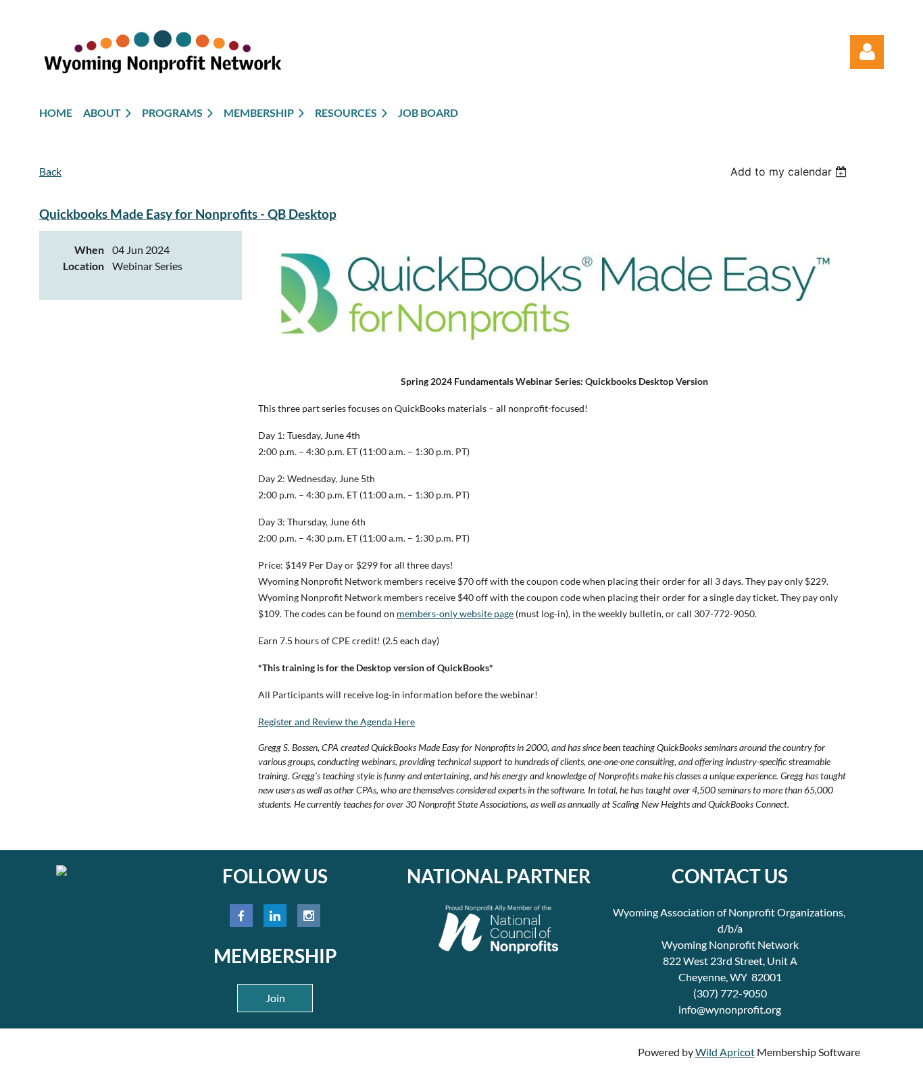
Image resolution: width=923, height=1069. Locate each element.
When (89, 249)
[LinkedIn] (275, 915)
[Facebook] (241, 915)
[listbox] (790, 171)
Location (83, 265)
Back (50, 171)
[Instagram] (308, 915)
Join (275, 997)
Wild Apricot (725, 1051)
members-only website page (455, 613)
